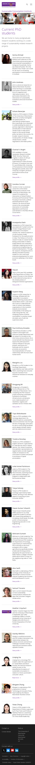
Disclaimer (5, 756)
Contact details (6, 732)
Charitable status (6, 762)
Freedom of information (17, 759)
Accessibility (5, 759)
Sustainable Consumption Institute (17, 11)
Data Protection (14, 756)
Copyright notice (25, 756)
